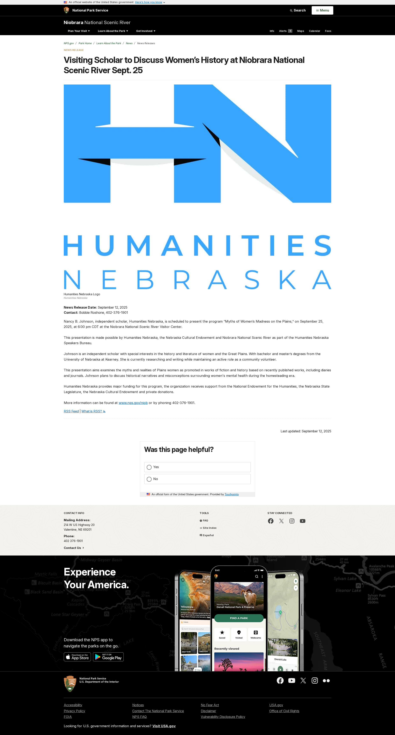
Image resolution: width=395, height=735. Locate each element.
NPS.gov (69, 43)
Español (208, 535)
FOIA (68, 717)
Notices (138, 705)
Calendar (314, 30)
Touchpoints (232, 494)
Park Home (85, 43)
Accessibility (73, 705)
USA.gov (276, 705)
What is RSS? (92, 411)
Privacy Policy (74, 711)
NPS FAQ (139, 717)
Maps (300, 30)
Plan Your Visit (77, 30)
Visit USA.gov (164, 726)
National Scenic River (97, 22)
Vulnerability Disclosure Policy (223, 717)
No (155, 479)
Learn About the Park (111, 30)
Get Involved (144, 30)
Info (272, 30)
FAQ (205, 520)
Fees (328, 30)
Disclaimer (208, 711)
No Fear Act (210, 705)
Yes (156, 467)
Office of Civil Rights (284, 711)
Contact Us (73, 548)
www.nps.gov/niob (133, 403)
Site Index (209, 527)
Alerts (285, 30)
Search (299, 10)
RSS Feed (71, 411)
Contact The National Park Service (158, 711)
